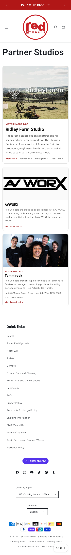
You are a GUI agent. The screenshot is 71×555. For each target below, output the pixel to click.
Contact (11, 365)
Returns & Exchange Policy (22, 410)
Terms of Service (16, 432)
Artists (10, 358)
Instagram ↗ (42, 158)
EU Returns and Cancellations (23, 380)
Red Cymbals (22, 536)
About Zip (12, 350)
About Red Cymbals (18, 343)
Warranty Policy (15, 447)
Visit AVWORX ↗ (13, 226)
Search (11, 335)
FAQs (10, 395)
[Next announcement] (65, 4)
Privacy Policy (14, 402)
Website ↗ (11, 158)
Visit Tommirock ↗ (14, 302)
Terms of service (36, 541)
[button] (6, 27)
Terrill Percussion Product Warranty (27, 440)
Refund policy (56, 536)
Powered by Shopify (37, 536)
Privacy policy (19, 541)
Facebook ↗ (26, 158)
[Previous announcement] (6, 4)
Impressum (13, 387)
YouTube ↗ (57, 158)
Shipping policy (54, 541)
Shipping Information (18, 417)
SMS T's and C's (15, 425)
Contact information (29, 546)
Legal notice (48, 546)
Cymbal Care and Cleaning (21, 373)
